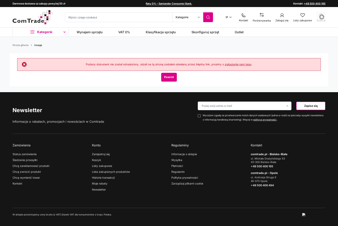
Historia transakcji (103, 177)
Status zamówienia (25, 154)
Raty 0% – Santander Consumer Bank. (169, 3)
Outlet (239, 32)
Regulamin (178, 171)
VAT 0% (124, 32)
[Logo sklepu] (32, 17)
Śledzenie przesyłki (25, 160)
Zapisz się (311, 105)
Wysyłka (176, 160)
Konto (96, 145)
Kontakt (17, 183)
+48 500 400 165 (314, 3)
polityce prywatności (265, 119)
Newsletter (27, 110)
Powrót (169, 77)
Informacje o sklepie (184, 154)
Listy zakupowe (102, 165)
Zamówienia (22, 145)
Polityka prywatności (184, 177)
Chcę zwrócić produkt (27, 171)
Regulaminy (180, 145)
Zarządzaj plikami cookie (187, 183)
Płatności (177, 165)
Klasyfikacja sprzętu (161, 32)
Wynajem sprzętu (90, 32)
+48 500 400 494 (262, 185)
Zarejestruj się (101, 154)
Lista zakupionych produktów (111, 171)
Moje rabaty (99, 183)
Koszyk (96, 160)
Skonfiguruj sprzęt (205, 32)
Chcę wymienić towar (26, 177)
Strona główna (21, 45)
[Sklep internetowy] (313, 214)
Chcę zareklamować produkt (31, 165)
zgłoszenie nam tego (238, 64)
